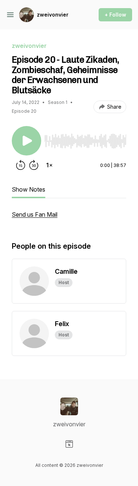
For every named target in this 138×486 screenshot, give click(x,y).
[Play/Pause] (26, 140)
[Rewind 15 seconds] (20, 165)
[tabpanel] (69, 218)
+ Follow (115, 14)
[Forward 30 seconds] (34, 165)
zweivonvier (52, 14)
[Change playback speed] (49, 165)
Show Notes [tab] (28, 189)
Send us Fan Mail (34, 214)
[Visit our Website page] (69, 444)
